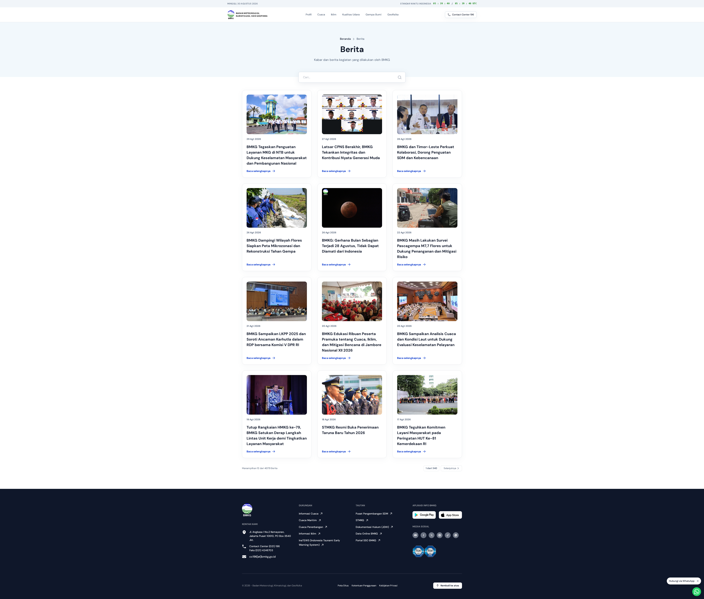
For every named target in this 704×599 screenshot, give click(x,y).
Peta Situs (343, 585)
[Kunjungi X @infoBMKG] (431, 535)
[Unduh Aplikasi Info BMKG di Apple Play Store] (450, 515)
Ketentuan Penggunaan (364, 585)
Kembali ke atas (450, 585)
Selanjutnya (450, 468)
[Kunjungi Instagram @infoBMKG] (440, 535)
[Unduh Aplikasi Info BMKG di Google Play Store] (424, 515)
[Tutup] (698, 581)
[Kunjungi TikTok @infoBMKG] (448, 535)
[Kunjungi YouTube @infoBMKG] (415, 535)
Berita (360, 39)
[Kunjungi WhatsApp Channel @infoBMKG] (456, 535)
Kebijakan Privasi (388, 585)
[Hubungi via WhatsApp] (696, 591)
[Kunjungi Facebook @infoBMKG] (423, 535)
